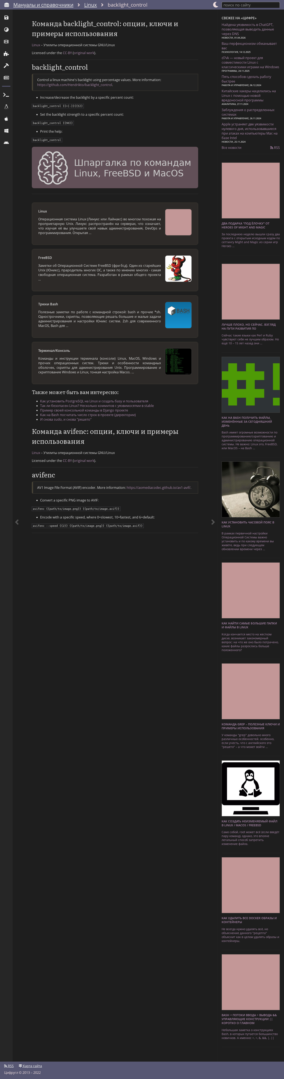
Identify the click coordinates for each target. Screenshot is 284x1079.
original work (84, 53)
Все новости (231, 147)
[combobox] (251, 5)
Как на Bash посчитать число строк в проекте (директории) (88, 415)
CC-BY (67, 53)
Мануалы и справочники (43, 4)
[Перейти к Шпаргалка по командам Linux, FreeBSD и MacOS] (115, 168)
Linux (90, 4)
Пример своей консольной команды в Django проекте (84, 410)
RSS (276, 147)
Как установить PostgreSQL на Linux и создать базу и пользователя (94, 401)
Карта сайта (32, 1066)
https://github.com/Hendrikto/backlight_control (74, 85)
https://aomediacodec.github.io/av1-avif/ (158, 487)
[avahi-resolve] (17, 535)
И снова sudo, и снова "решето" (65, 419)
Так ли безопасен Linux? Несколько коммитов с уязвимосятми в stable (97, 405)
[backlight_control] (213, 535)
